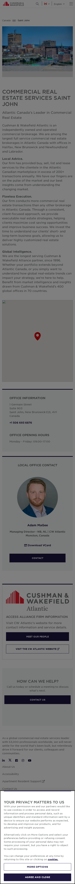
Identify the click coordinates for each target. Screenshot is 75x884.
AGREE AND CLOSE (37, 877)
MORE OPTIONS (37, 866)
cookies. (53, 859)
